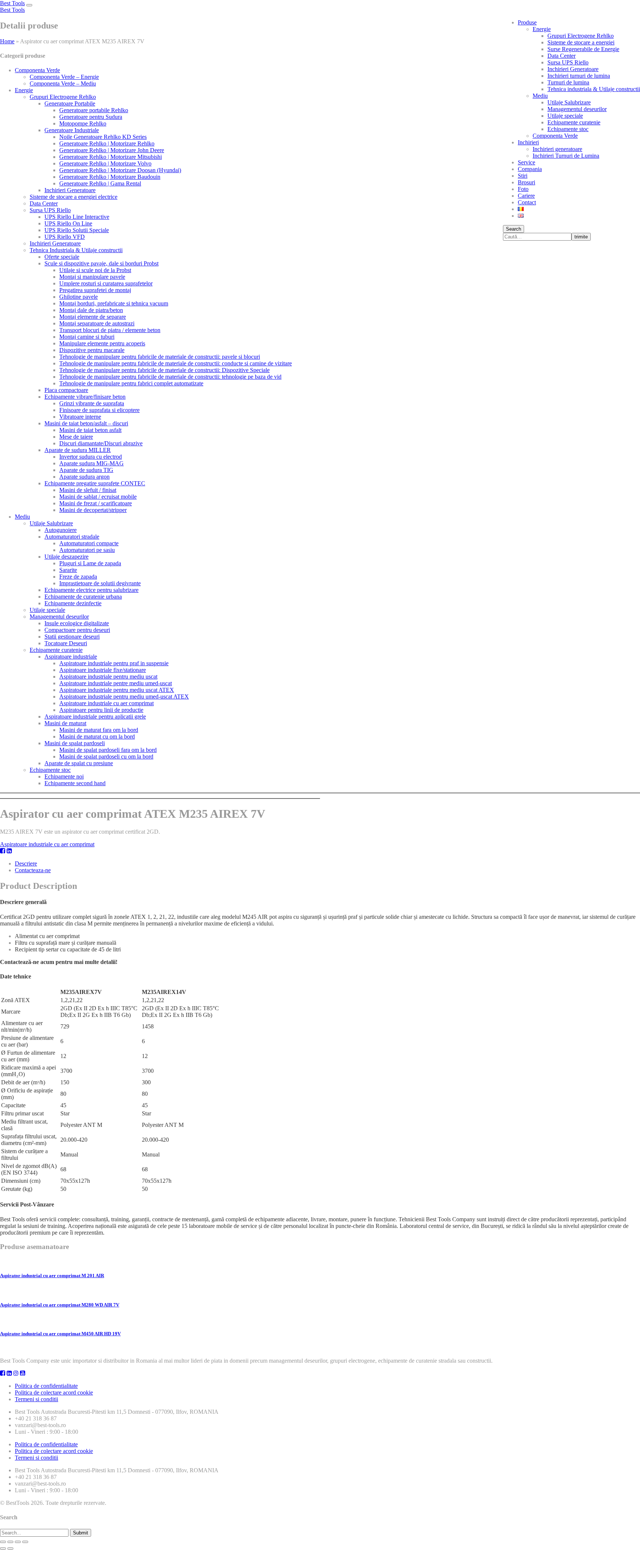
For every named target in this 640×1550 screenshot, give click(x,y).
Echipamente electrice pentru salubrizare (91, 590)
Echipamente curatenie (573, 122)
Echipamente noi (64, 776)
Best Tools (12, 3)
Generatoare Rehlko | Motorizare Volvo (105, 163)
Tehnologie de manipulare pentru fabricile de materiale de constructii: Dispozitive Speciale (164, 370)
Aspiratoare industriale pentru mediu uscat (108, 676)
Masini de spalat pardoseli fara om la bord (108, 750)
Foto (523, 189)
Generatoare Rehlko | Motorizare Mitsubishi (110, 157)
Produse (527, 22)
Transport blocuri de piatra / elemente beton (109, 330)
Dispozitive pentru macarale (91, 350)
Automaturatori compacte (89, 543)
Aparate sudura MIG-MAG (91, 463)
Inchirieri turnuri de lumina (578, 76)
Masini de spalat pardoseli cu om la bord (106, 756)
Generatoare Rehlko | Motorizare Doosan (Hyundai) (120, 170)
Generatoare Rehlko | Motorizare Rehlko (106, 143)
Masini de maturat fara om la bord (98, 730)
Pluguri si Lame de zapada (90, 563)
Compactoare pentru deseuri (77, 630)
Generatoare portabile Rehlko (93, 110)
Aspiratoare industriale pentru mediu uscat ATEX (116, 690)
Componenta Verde (555, 136)
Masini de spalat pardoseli (74, 743)
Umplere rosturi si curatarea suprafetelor (106, 283)
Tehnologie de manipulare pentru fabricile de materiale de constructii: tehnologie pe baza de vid (170, 377)
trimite (581, 237)
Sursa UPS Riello (568, 62)
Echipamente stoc (568, 129)
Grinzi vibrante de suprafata (91, 403)
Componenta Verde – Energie (64, 77)
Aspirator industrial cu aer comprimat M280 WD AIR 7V (59, 1305)
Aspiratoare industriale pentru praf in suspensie (114, 663)
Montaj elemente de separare (92, 317)
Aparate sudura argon (84, 476)
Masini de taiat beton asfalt (90, 430)
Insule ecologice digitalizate (76, 623)
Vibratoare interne (80, 417)
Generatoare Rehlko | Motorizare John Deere (111, 150)
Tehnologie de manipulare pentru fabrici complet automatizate (131, 383)
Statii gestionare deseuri (72, 636)
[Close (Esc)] (3, 1542)
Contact (527, 202)
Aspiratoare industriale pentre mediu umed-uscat (115, 683)
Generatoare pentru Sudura (90, 117)
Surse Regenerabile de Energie (583, 49)
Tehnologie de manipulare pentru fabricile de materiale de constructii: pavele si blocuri (159, 357)
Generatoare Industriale (71, 130)
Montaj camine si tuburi (86, 337)
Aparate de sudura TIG (86, 470)
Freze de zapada (78, 576)
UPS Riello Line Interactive (76, 217)
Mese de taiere (76, 436)
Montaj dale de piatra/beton (91, 310)
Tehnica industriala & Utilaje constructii (593, 89)
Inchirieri (528, 142)
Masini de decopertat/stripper (93, 510)
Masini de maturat (65, 723)
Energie (542, 29)
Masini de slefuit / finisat (87, 490)
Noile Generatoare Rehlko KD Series (103, 137)
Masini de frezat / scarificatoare (95, 503)
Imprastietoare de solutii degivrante (100, 583)
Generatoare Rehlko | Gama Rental (100, 183)
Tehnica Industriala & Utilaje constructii (76, 250)
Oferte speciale (61, 257)
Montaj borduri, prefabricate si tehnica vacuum (113, 303)
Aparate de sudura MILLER (77, 450)
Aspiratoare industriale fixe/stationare (102, 670)
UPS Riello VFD (64, 237)
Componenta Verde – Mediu (63, 83)
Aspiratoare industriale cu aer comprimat (106, 703)
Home (7, 41)
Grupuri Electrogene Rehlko (580, 36)
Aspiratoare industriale (70, 656)
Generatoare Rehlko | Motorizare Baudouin (109, 177)
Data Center (561, 56)
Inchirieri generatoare (557, 149)
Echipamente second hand (75, 783)
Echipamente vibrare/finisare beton (85, 397)
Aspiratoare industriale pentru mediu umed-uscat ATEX (124, 696)
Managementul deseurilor (577, 109)
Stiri (522, 176)
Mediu (540, 96)
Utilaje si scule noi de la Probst (95, 270)
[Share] (10, 1542)
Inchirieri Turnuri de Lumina (566, 156)
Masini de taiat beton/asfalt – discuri (86, 423)
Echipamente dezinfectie (72, 603)
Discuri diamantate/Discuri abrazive (101, 443)
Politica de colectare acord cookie (54, 1392)
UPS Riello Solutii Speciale (76, 230)
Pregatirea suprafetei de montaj (95, 290)
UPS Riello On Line (68, 223)
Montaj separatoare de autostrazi (96, 323)
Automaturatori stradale (71, 536)
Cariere (526, 196)
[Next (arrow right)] (10, 1548)
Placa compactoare (66, 390)
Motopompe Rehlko (82, 123)
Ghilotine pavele (78, 297)
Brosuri (526, 182)
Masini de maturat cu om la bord (97, 736)
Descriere (26, 863)
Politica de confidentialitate (46, 1386)
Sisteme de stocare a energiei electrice (73, 197)
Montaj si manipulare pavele (92, 277)
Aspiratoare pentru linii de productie (101, 710)
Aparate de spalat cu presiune (78, 763)
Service (526, 162)
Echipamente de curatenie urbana (83, 596)
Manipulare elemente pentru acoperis (102, 343)
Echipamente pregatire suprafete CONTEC (94, 483)
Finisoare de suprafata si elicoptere (99, 410)
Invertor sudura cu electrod (90, 456)
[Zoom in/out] (25, 1542)
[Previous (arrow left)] (3, 1548)
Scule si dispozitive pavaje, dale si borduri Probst (101, 263)
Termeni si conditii (36, 1399)
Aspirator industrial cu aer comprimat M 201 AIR (52, 1275)
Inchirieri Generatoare (573, 69)
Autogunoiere (60, 530)
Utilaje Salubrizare (569, 102)
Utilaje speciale (565, 116)
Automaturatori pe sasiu (87, 550)
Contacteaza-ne (33, 870)
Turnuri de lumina (568, 82)
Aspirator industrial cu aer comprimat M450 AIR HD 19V (60, 1333)
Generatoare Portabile (69, 103)
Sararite (68, 570)
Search (513, 229)
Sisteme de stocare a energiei (580, 42)
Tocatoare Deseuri (65, 643)
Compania (530, 169)
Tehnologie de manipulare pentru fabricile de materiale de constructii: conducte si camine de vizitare (175, 363)
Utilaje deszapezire (66, 556)
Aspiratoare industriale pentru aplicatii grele (95, 716)
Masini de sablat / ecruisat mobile (98, 496)
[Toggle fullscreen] (18, 1542)
